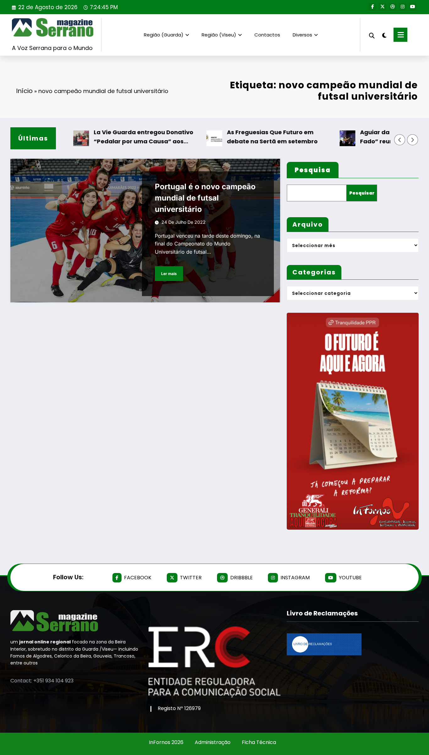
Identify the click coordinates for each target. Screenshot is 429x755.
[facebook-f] (372, 7)
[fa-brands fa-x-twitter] (382, 7)
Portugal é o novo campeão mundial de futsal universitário (205, 198)
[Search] (372, 35)
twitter (191, 577)
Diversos (302, 34)
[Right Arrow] (412, 140)
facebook (137, 577)
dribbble (241, 577)
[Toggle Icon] (400, 35)
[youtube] (412, 7)
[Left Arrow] (399, 140)
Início (24, 90)
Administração (213, 742)
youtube (350, 577)
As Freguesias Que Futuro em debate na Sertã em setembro (253, 136)
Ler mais (169, 273)
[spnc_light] (384, 34)
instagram (295, 577)
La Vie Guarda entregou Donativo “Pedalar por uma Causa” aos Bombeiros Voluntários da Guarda (126, 137)
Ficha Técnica (259, 742)
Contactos (267, 34)
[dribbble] (392, 7)
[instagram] (402, 7)
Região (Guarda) (163, 34)
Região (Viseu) (219, 34)
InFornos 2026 (166, 742)
